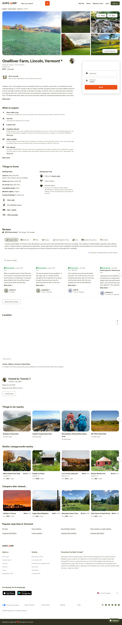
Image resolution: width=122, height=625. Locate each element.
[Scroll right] (119, 419)
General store (6, 560)
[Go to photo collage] (31, 33)
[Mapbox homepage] (7, 359)
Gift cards (5, 556)
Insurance (35, 567)
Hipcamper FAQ (7, 573)
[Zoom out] (117, 323)
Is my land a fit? (37, 560)
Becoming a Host (37, 556)
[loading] (101, 87)
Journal (4, 563)
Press (4, 570)
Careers (4, 567)
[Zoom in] (117, 321)
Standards (35, 570)
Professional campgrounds (40, 563)
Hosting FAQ (36, 573)
